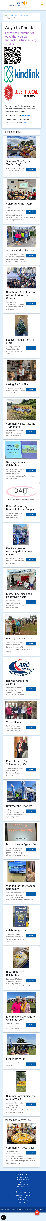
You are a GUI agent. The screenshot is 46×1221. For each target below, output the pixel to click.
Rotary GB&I (23, 1198)
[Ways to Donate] (12, 55)
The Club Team (24, 1180)
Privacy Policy (24, 1187)
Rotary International (23, 1195)
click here (26, 115)
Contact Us (24, 1184)
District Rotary (23, 1200)
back (31, 1153)
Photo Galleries (23, 1177)
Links (24, 1182)
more (30, 169)
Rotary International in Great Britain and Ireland (29, 1209)
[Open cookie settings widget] (3, 1217)
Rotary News (23, 1202)
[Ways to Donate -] (21, 74)
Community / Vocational (18, 15)
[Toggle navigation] (42, 5)
